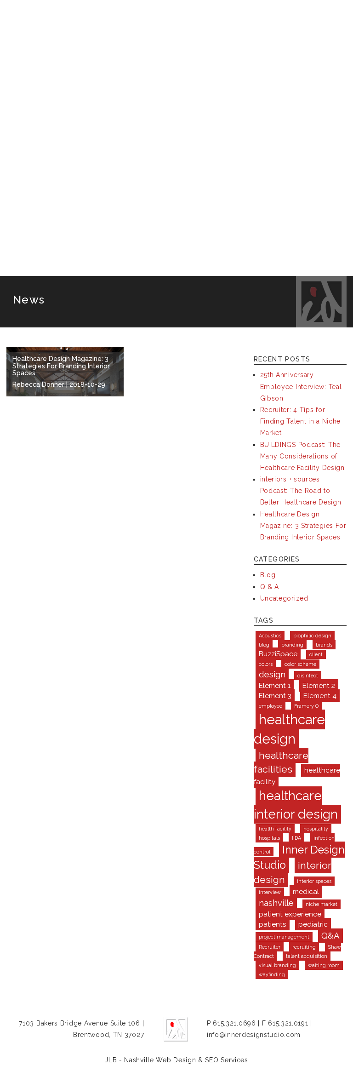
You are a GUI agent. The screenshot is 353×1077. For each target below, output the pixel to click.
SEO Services (226, 1060)
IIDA (296, 838)
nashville (276, 903)
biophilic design (312, 635)
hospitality (315, 828)
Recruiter (269, 947)
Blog (268, 575)
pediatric (313, 924)
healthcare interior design (296, 805)
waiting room (324, 965)
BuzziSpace (278, 653)
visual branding (277, 965)
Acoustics (270, 635)
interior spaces (314, 881)
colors (266, 664)
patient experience (290, 914)
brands (324, 644)
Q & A (269, 586)
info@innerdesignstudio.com (254, 1034)
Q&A (330, 935)
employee (270, 706)
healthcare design (289, 729)
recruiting (304, 947)
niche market (321, 904)
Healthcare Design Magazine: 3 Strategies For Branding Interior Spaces (303, 525)
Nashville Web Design (160, 1060)
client (316, 654)
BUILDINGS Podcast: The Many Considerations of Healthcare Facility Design (302, 456)
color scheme (300, 664)
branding (292, 644)
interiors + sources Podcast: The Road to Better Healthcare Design (301, 490)
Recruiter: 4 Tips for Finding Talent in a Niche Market (300, 421)
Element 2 (318, 685)
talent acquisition (306, 956)
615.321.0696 (234, 1023)
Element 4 (319, 695)
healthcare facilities (281, 762)
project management (284, 937)
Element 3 (275, 695)
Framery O (306, 706)
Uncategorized (284, 598)
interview (270, 892)
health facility (275, 828)
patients (272, 924)
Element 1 (274, 685)
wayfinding (272, 974)
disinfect (307, 675)
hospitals (269, 838)
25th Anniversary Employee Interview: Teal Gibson (301, 386)
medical (306, 891)
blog (264, 644)
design (272, 674)
